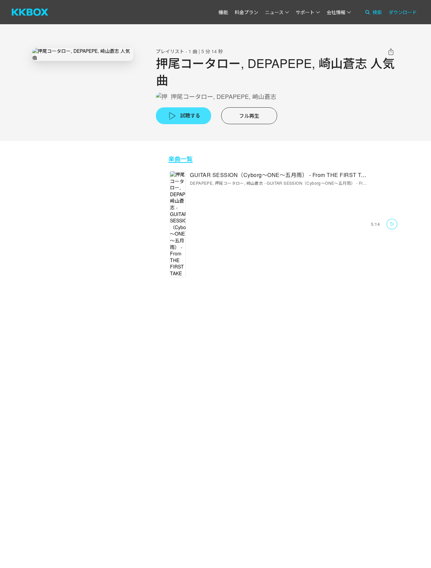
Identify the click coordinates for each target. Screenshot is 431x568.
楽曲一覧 (180, 158)
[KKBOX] (30, 12)
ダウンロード (403, 12)
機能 (223, 12)
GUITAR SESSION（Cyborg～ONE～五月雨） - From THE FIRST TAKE (281, 175)
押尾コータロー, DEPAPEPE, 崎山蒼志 (223, 96)
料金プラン (246, 12)
